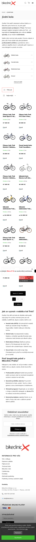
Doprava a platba (7, 461)
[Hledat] (25, 2)
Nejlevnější (9, 95)
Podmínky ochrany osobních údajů (12, 479)
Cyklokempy (5, 471)
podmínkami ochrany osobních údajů (18, 435)
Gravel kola (9, 350)
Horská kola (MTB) (12, 323)
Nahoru (19, 304)
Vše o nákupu (6, 459)
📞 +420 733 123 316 (8, 493)
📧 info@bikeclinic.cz (7, 498)
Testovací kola (6, 466)
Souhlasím (18, 537)
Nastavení (18, 533)
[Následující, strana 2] (18, 299)
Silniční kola (10, 334)
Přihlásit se (18, 429)
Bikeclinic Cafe (6, 469)
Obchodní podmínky (8, 476)
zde (26, 529)
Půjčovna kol (6, 464)
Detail (5, 127)
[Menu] (33, 3)
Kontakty (4, 474)
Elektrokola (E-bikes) (12, 342)
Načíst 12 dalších (18, 293)
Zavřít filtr (8, 90)
